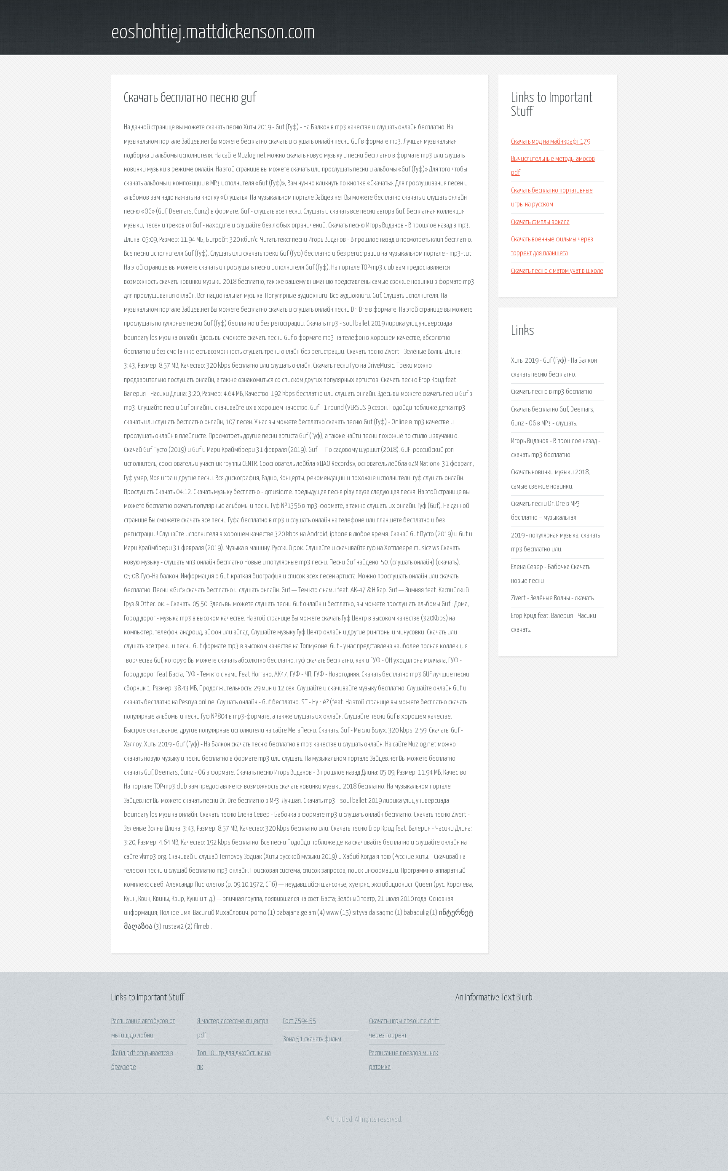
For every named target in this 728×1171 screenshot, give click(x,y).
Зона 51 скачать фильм (312, 1039)
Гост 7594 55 (299, 1021)
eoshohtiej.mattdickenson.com (213, 33)
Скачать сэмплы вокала (540, 222)
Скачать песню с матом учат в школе (557, 271)
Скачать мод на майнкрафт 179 (550, 141)
